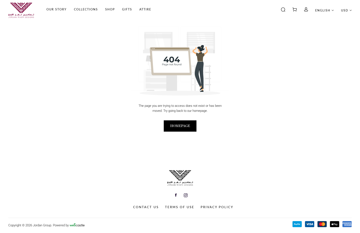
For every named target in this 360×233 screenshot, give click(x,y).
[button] (86, 14)
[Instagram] (186, 196)
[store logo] (21, 10)
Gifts (127, 9)
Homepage (180, 126)
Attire (145, 9)
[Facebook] (176, 195)
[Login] (306, 10)
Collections (86, 9)
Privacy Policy (217, 207)
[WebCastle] (77, 225)
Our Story (56, 9)
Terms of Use (179, 207)
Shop (110, 9)
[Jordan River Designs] (180, 184)
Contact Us (146, 207)
